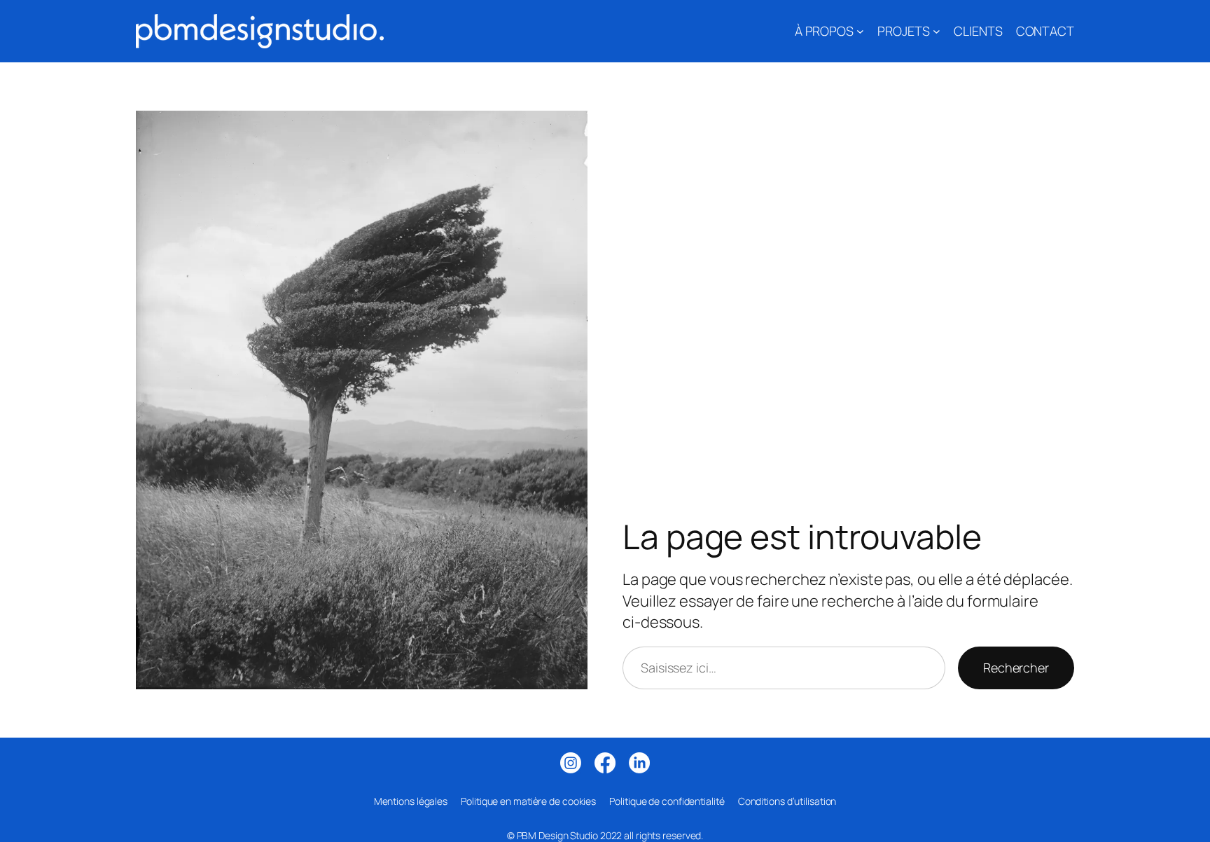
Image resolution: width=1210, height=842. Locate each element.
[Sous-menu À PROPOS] (860, 31)
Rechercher (1016, 667)
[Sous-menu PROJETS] (936, 31)
